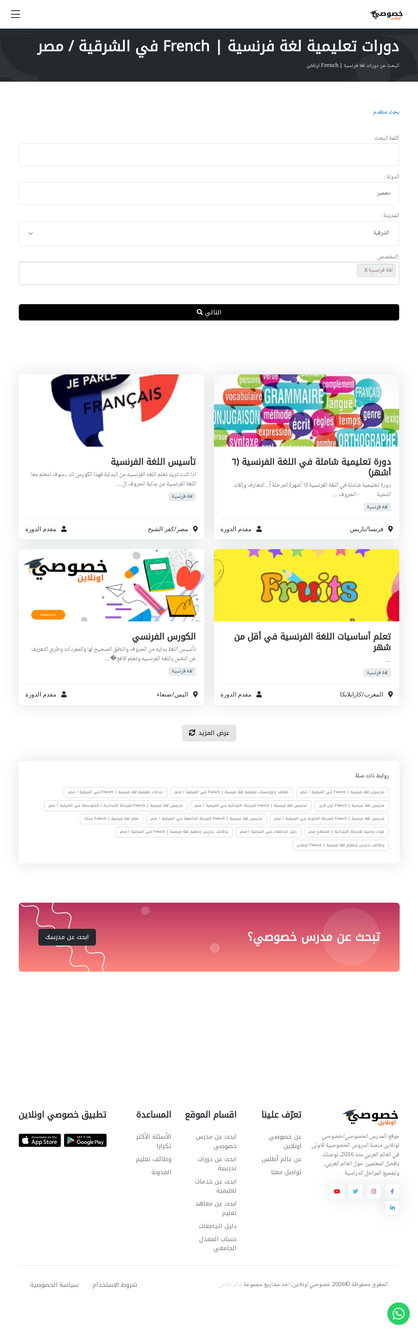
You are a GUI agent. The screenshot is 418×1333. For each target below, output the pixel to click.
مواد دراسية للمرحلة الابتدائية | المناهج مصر (347, 831)
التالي (212, 312)
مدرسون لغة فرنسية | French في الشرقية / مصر (342, 792)
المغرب (373, 694)
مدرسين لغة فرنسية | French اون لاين (352, 805)
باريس (358, 528)
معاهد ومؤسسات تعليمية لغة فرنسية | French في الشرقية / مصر (232, 792)
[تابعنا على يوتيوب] (337, 1191)
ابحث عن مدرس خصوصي (216, 1141)
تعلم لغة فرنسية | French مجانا (111, 818)
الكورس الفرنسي (164, 636)
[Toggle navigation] (15, 14)
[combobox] (209, 194)
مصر (182, 528)
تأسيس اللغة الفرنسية (153, 462)
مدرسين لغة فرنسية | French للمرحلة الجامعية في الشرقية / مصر (206, 818)
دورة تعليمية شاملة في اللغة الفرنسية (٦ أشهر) (311, 467)
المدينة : (390, 216)
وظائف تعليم (153, 1159)
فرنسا (375, 528)
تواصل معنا (286, 1172)
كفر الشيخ (161, 528)
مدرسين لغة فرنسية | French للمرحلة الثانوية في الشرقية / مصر (329, 818)
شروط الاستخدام (115, 1285)
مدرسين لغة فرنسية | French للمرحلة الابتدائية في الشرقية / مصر (251, 805)
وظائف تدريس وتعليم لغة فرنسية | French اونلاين (340, 844)
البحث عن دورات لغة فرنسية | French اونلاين (352, 65)
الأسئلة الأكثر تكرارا (153, 1141)
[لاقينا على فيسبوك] (392, 1191)
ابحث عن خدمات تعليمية (215, 1186)
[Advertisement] (203, 354)
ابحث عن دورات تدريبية (217, 1163)
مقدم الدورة (235, 528)
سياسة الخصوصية (54, 1285)
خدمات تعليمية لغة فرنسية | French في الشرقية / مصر (115, 792)
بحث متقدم (386, 112)
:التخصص (388, 257)
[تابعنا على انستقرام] (374, 1191)
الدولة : (391, 177)
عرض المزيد (213, 733)
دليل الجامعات (217, 1226)
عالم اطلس (230, 1285)
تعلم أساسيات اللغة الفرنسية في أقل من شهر (312, 641)
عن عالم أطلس (282, 1159)
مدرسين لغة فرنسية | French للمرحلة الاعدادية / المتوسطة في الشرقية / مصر (116, 805)
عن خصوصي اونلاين (285, 1141)
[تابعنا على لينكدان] (392, 1208)
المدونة (161, 1172)
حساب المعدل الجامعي (217, 1243)
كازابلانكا (351, 694)
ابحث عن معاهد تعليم (215, 1208)
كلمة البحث (386, 138)
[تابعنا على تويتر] (355, 1191)
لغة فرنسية (377, 507)
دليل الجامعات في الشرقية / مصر (268, 831)
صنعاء (164, 694)
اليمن (181, 694)
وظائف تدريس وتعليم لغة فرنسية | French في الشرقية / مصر (174, 831)
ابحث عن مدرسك (67, 937)
